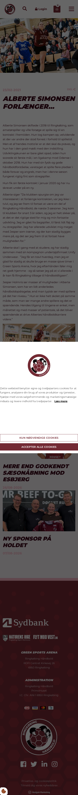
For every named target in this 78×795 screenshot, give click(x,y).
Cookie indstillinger (13, 428)
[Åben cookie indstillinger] (4, 791)
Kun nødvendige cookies (39, 437)
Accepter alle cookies (38, 447)
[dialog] (39, 397)
